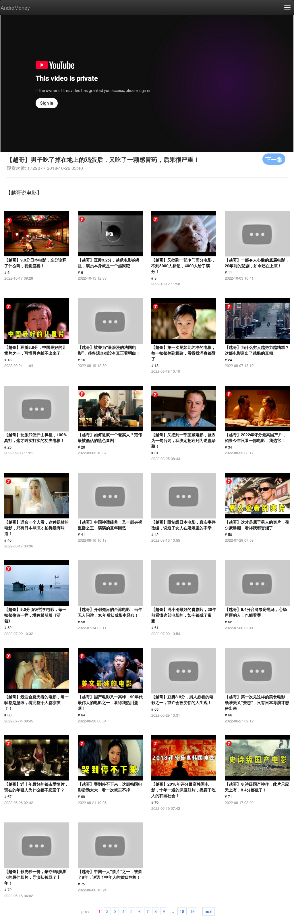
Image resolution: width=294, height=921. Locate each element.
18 (182, 911)
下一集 (274, 159)
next (208, 911)
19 (192, 911)
